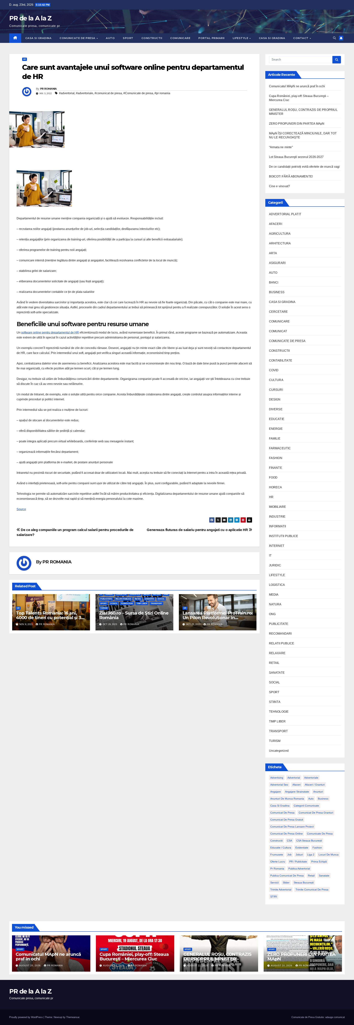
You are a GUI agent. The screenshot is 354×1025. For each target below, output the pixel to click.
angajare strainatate (297, 791)
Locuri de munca (329, 854)
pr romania (277, 868)
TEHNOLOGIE (127, 603)
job (289, 854)
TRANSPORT (156, 603)
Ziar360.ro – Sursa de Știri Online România (134, 615)
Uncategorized (279, 750)
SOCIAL (161, 599)
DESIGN (275, 399)
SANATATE (149, 599)
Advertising (276, 777)
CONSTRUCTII (151, 38)
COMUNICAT (278, 331)
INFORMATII (277, 526)
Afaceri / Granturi (315, 784)
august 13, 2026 (114, 965)
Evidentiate (301, 847)
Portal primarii (211, 38)
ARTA (273, 253)
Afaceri (296, 784)
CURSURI (276, 389)
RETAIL (138, 599)
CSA (289, 840)
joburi (299, 854)
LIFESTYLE (241, 38)
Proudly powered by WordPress (26, 1017)
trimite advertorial (280, 889)
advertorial (293, 777)
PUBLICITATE (106, 599)
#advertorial (66, 93)
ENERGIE (276, 428)
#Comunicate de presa (138, 93)
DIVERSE (275, 409)
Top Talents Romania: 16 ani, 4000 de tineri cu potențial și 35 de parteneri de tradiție (49, 617)
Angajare (275, 791)
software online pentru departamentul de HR (50, 332)
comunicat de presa (282, 812)
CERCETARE (278, 311)
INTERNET (276, 545)
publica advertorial (299, 868)
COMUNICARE (180, 38)
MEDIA (147, 594)
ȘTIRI (273, 896)
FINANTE (275, 467)
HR (24, 59)
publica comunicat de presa (287, 875)
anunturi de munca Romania (287, 798)
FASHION (275, 458)
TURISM (103, 608)
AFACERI (275, 223)
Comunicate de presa (320, 833)
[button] (334, 38)
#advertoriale (84, 93)
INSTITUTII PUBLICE (283, 536)
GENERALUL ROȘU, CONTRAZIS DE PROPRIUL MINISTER (217, 957)
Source (21, 509)
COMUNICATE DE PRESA (78, 38)
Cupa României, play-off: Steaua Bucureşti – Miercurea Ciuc (134, 957)
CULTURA (276, 380)
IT (101, 594)
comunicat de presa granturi (316, 812)
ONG (166, 594)
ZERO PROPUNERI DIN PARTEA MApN (296, 123)
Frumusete (276, 854)
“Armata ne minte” (281, 147)
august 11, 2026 (198, 965)
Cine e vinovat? (279, 186)
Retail (311, 875)
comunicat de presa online (286, 833)
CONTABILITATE (280, 360)
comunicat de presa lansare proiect (292, 826)
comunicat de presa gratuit (286, 819)
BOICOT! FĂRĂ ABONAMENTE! (291, 176)
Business (323, 798)
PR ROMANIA (48, 88)
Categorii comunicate (306, 805)
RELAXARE (277, 653)
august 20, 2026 (30, 965)
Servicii (274, 882)
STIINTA (113, 603)
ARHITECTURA (280, 243)
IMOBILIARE (277, 506)
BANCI (273, 282)
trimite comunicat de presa (312, 889)
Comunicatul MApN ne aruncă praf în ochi (297, 86)
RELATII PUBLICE (123, 599)
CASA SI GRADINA (38, 38)
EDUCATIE (276, 419)
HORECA (275, 487)
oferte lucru (277, 861)
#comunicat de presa (108, 93)
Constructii (276, 840)
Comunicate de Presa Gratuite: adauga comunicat (318, 1017)
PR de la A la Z (30, 18)
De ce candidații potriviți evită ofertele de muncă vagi (304, 166)
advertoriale (311, 777)
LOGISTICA (135, 594)
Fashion (317, 847)
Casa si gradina (279, 805)
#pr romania (162, 93)
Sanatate (324, 875)
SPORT (128, 38)
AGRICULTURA (280, 233)
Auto (311, 798)
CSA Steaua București (309, 840)
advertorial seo (279, 784)
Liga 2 (310, 854)
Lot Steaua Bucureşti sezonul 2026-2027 (296, 156)
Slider (286, 882)
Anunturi (318, 791)
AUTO (110, 38)
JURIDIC (109, 594)
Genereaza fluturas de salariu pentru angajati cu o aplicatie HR (198, 530)
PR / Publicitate (298, 861)
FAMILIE (274, 438)
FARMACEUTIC (280, 448)
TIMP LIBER (142, 603)
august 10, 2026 (282, 965)
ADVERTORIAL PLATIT (285, 214)
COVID (274, 370)
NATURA (156, 594)
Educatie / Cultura (280, 847)
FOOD (273, 477)
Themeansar (72, 1017)
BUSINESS (277, 292)
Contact (301, 38)
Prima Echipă (319, 861)
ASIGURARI (277, 262)
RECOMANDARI (280, 633)
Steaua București (304, 882)
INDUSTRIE (277, 516)
